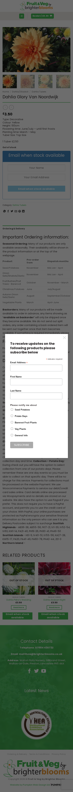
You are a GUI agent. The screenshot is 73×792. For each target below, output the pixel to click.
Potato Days (21, 416)
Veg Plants (20, 429)
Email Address (19, 362)
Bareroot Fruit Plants (26, 422)
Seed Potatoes (22, 410)
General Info (21, 435)
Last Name (15, 391)
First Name (16, 377)
